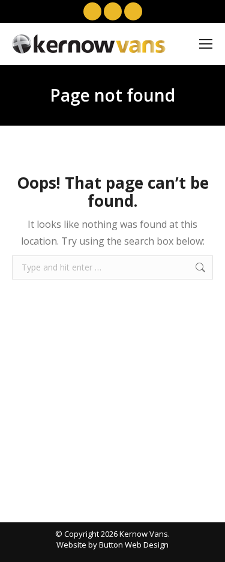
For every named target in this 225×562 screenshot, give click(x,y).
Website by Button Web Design (112, 544)
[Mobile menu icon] (206, 44)
